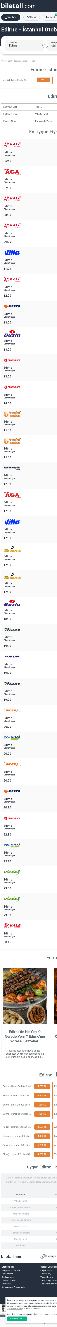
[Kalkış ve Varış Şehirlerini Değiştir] (45, 45)
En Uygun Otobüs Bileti (11, 1270)
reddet (35, 1306)
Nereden (13, 42)
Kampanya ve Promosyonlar (14, 1287)
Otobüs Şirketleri (9, 1280)
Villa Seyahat (41, 114)
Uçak (33, 17)
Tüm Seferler (7, 1274)
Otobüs (12, 17)
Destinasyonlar (8, 1277)
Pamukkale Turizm (44, 121)
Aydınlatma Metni (14, 1309)
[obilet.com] (18, 8)
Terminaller (6, 1284)
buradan (29, 1314)
